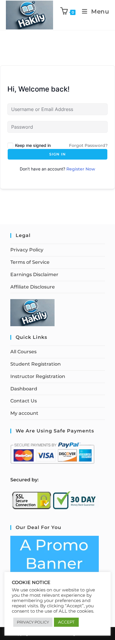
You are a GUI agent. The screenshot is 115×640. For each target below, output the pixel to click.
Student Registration (35, 364)
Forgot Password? (88, 145)
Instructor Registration (37, 376)
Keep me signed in (33, 145)
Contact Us (23, 401)
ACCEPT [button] (66, 622)
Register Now (80, 169)
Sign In (57, 154)
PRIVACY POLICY (33, 622)
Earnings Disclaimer (34, 274)
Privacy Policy (26, 250)
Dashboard (23, 389)
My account (24, 413)
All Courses (23, 351)
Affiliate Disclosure (32, 287)
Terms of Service (30, 262)
